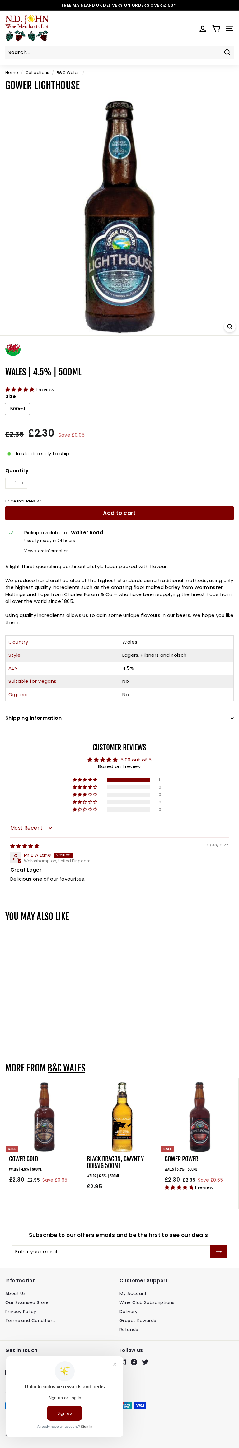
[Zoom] (230, 326)
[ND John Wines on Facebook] (134, 1361)
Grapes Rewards (138, 1320)
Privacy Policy (20, 1311)
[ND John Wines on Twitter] (145, 1361)
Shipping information (33, 718)
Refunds (129, 1329)
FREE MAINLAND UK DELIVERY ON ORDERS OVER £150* (119, 5)
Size (10, 396)
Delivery (129, 1311)
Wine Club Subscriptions (147, 1302)
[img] (24, 846)
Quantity (17, 470)
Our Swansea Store (27, 1302)
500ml (17, 408)
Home (11, 72)
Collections (37, 72)
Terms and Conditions (30, 1320)
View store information (46, 550)
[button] (20, 389)
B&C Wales (68, 72)
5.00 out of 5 (136, 759)
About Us (15, 1293)
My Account (133, 1293)
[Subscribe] (218, 1251)
